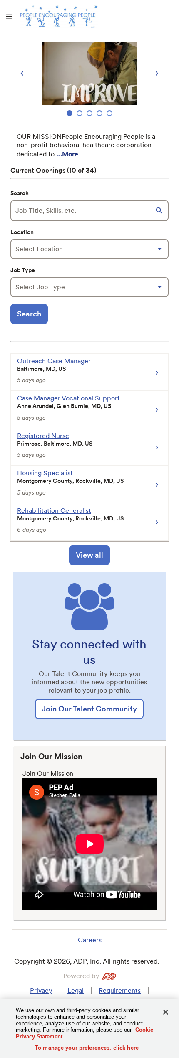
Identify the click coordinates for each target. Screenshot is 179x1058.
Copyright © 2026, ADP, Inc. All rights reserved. (86, 961)
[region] (89, 80)
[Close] (166, 1012)
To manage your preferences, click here (87, 1048)
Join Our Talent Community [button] (89, 708)
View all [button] (89, 555)
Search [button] (29, 313)
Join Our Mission (47, 774)
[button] (160, 210)
